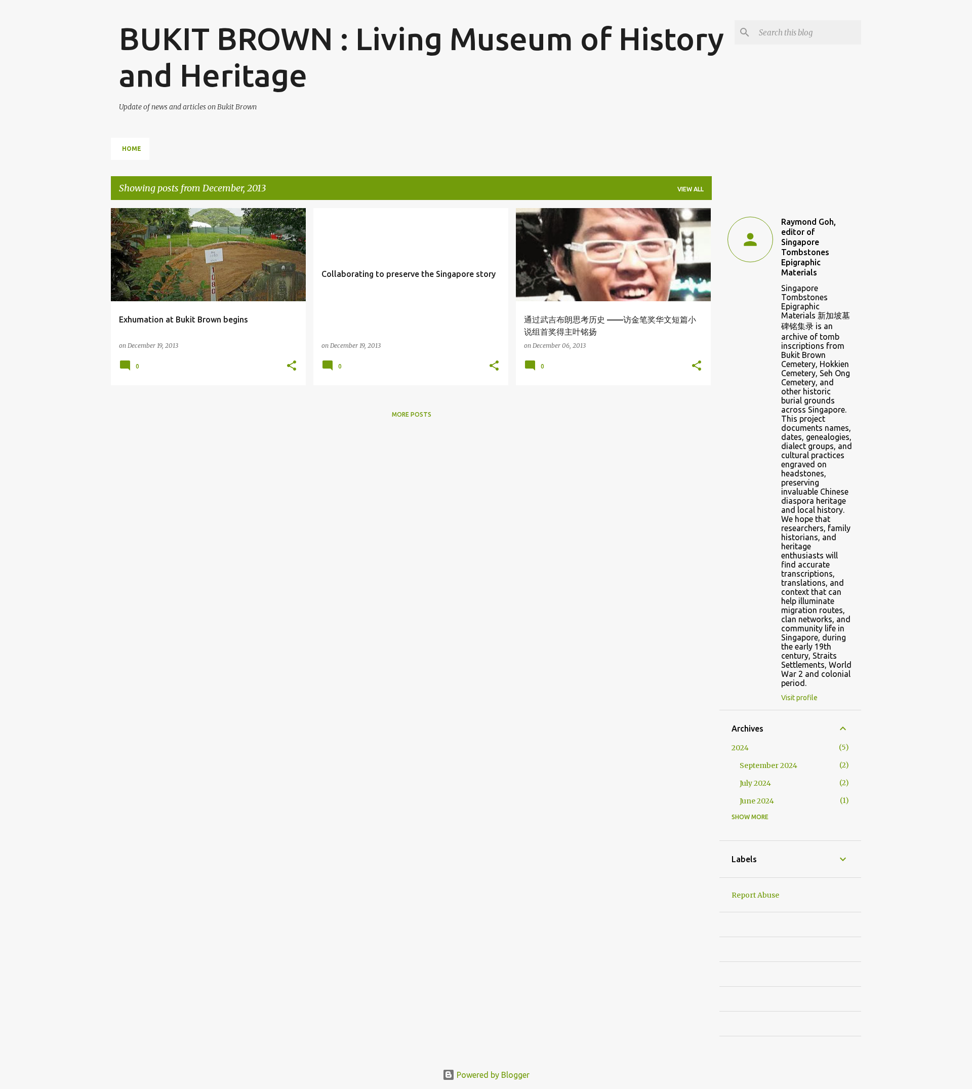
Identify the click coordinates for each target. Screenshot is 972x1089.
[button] (292, 366)
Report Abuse (755, 895)
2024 (740, 747)
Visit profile (799, 698)
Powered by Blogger (492, 1074)
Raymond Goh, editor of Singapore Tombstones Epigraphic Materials (808, 247)
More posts (411, 414)
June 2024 (757, 800)
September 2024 (768, 765)
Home (131, 148)
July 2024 (755, 783)
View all (690, 189)
